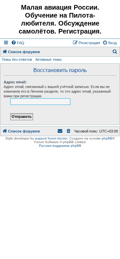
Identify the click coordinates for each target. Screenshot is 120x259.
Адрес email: (15, 82)
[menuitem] (17, 43)
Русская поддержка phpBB (60, 145)
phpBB (107, 138)
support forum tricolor (51, 138)
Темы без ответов (17, 59)
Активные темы (48, 59)
